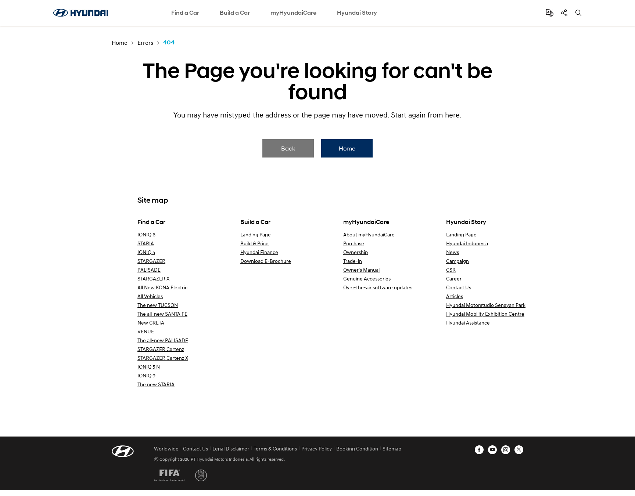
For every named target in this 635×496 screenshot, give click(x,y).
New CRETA (150, 322)
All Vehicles (150, 296)
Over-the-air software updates (377, 287)
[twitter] (518, 449)
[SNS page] (564, 13)
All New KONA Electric (162, 287)
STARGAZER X (153, 278)
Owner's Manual (361, 270)
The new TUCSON (157, 305)
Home (347, 148)
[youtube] (492, 449)
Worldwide (166, 448)
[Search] (578, 13)
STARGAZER (151, 261)
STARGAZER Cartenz (160, 349)
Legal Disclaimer (230, 448)
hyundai (80, 13)
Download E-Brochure (265, 261)
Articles (454, 296)
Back (288, 148)
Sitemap (392, 448)
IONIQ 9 (146, 375)
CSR (451, 270)
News (452, 252)
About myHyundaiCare (369, 234)
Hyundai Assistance (468, 322)
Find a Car (185, 12)
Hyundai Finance (259, 252)
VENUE (145, 331)
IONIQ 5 (146, 252)
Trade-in (352, 261)
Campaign (457, 261)
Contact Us (458, 287)
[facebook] (479, 449)
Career (454, 278)
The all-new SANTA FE (162, 314)
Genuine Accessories (367, 278)
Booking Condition (357, 448)
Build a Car (235, 12)
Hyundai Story (357, 12)
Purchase (353, 243)
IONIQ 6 (146, 234)
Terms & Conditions (275, 448)
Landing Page (255, 234)
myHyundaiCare (293, 12)
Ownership (355, 252)
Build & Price (254, 243)
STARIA (145, 243)
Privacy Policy (316, 448)
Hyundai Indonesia (467, 243)
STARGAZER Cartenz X (162, 358)
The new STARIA (156, 384)
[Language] (549, 13)
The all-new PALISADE (162, 340)
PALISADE (149, 270)
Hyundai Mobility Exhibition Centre (485, 314)
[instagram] (505, 449)
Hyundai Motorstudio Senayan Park (485, 305)
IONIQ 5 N (148, 366)
